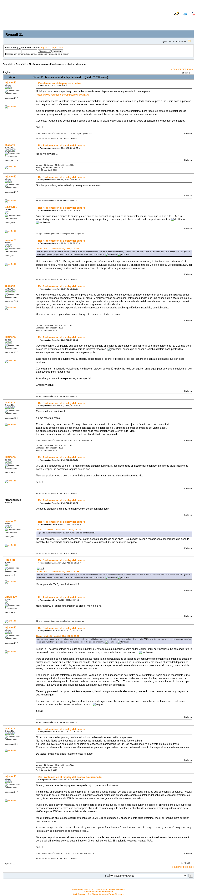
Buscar (158, 20)
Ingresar (171, 20)
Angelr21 (10, 559)
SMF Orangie (79, 894)
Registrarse (188, 20)
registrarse (57, 47)
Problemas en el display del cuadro (68, 64)
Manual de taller (144, 17)
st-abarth (10, 145)
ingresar (45, 47)
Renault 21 (8, 64)
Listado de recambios (170, 17)
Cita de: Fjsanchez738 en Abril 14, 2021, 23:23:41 (59, 530)
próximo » (187, 69)
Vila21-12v (11, 207)
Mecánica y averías (38, 64)
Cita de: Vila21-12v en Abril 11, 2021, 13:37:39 (57, 249)
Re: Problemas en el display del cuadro (61, 145)
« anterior (176, 69)
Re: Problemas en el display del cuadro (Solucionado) (70, 777)
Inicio (147, 20)
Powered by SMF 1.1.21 (83, 889)
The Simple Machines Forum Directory (106, 894)
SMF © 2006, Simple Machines (110, 889)
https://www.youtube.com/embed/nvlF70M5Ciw (63, 94)
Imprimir (186, 73)
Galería (190, 17)
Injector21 (10, 82)
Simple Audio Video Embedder (98, 891)
